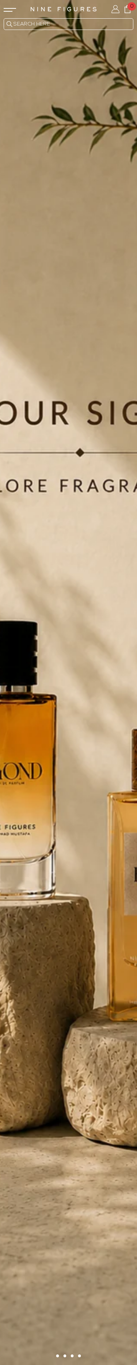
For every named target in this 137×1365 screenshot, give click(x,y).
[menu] (10, 9)
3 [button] (72, 1355)
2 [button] (65, 1355)
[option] (68, 682)
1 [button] (57, 1355)
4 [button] (79, 1355)
